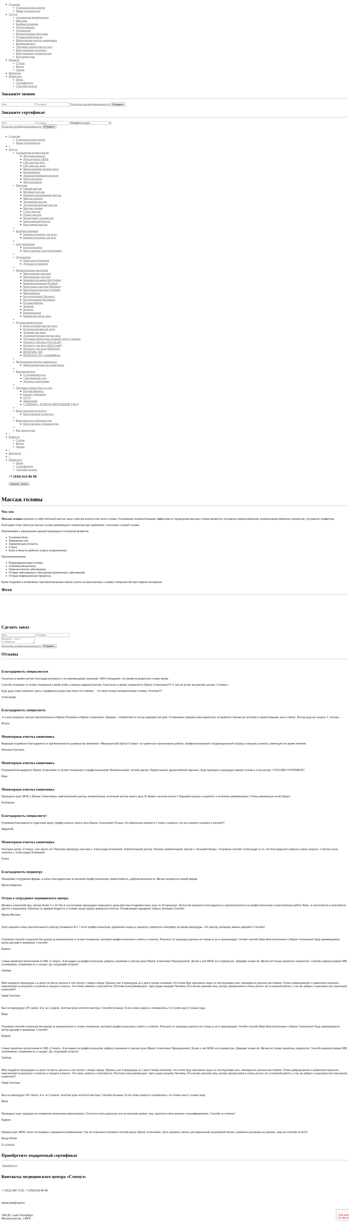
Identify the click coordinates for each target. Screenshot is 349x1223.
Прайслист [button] (15, 459)
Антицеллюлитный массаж (40, 205)
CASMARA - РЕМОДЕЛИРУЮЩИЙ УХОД (51, 404)
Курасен (28, 309)
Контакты (15, 73)
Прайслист (15, 76)
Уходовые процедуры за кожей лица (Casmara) (52, 338)
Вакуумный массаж (35, 224)
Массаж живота (33, 198)
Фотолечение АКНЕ (36, 159)
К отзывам (8, 1144)
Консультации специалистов (33, 53)
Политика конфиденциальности (90, 104)
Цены (19, 79)
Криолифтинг (32, 172)
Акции (20, 69)
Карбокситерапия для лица (40, 234)
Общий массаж (32, 188)
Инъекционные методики (32, 33)
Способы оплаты (26, 86)
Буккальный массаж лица (39, 329)
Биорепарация (32, 312)
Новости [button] (14, 436)
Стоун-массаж (32, 211)
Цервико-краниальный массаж (42, 195)
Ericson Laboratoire (34, 394)
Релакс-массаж (32, 214)
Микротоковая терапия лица (41, 169)
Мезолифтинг (31, 293)
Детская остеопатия (35, 263)
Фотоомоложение (34, 156)
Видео (20, 66)
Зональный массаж (35, 201)
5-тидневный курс (34, 374)
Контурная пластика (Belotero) (42, 286)
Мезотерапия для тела (36, 276)
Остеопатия (23, 30)
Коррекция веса (25, 43)
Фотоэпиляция (32, 182)
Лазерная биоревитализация (40, 175)
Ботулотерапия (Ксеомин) (39, 299)
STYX (27, 397)
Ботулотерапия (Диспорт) (39, 296)
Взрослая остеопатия (36, 260)
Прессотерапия (32, 178)
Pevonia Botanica (33, 391)
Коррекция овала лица (37, 316)
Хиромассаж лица (34, 332)
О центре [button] (14, 136)
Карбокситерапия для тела (39, 237)
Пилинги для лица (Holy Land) (42, 345)
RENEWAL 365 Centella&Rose (42, 355)
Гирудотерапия (25, 27)
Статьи (20, 63)
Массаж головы (33, 208)
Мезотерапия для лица (37, 273)
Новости (14, 60)
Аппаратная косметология (32, 17)
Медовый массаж (34, 191)
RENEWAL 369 (32, 352)
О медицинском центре (30, 7)
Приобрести (9, 1165)
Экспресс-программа (36, 381)
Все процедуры (25, 56)
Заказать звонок (19, 484)
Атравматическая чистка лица (42, 335)
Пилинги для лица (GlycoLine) (42, 342)
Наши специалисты (28, 11)
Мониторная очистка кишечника (36, 40)
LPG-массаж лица (34, 165)
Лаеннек (28, 306)
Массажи (21, 20)
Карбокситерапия (27, 24)
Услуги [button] (13, 149)
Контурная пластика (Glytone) (41, 289)
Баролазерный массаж (37, 221)
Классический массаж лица (40, 325)
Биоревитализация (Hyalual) (40, 283)
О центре (14, 4)
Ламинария (30, 401)
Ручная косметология (29, 37)
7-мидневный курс (35, 378)
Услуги (13, 14)
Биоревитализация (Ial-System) (42, 280)
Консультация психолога (31, 50)
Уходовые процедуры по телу (34, 46)
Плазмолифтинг (33, 303)
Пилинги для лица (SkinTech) (41, 348)
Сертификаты (24, 82)
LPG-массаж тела (34, 162)
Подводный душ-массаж (38, 218)
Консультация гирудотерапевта (42, 250)
